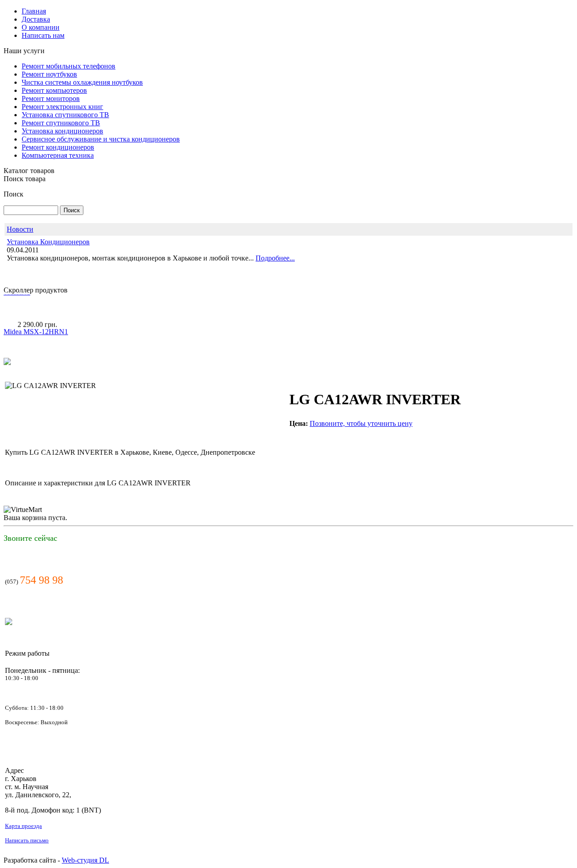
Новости (20, 229)
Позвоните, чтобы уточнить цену (361, 423)
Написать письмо (27, 840)
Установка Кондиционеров (48, 242)
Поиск (13, 194)
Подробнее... (275, 258)
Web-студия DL (85, 860)
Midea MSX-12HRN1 (36, 325)
